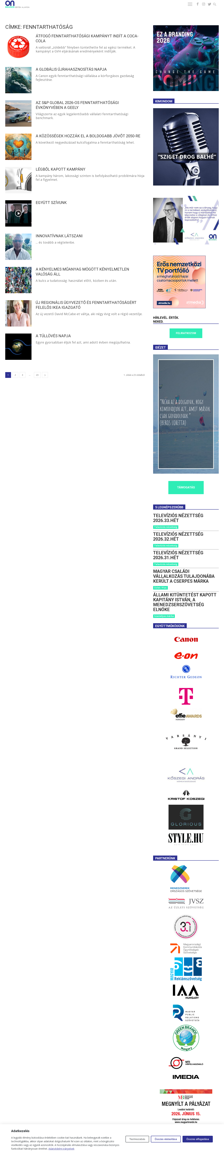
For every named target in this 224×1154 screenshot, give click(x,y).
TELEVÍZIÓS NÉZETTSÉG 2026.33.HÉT (178, 518)
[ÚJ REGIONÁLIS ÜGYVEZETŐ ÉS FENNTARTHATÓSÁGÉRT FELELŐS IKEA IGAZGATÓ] (18, 313)
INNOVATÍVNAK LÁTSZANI (59, 236)
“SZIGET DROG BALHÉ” (187, 156)
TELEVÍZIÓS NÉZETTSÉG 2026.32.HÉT (178, 537)
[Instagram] (203, 4)
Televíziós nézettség (165, 527)
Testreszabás (137, 1139)
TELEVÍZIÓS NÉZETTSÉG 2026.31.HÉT (178, 555)
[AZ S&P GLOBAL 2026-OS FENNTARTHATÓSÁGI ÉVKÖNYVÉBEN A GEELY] (18, 113)
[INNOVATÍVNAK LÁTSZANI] (18, 247)
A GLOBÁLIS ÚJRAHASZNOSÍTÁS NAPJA (71, 69)
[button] (217, 4)
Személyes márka (164, 616)
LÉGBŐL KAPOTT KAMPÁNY (60, 169)
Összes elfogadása (197, 1139)
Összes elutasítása (166, 1139)
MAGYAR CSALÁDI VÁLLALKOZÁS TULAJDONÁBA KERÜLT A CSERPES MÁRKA (184, 576)
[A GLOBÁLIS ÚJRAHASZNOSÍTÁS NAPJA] (18, 80)
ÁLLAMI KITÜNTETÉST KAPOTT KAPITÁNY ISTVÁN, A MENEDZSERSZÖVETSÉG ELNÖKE (184, 602)
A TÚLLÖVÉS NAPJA (53, 336)
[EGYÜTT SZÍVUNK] (18, 213)
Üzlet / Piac (160, 587)
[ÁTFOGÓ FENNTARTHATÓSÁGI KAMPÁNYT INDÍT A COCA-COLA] (18, 47)
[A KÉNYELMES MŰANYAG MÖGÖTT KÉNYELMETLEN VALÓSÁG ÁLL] (18, 280)
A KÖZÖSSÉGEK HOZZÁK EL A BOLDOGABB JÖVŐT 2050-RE (88, 136)
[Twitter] (209, 4)
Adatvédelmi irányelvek (61, 1148)
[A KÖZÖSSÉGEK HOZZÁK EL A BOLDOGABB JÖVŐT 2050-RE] (18, 147)
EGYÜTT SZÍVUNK (51, 202)
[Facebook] (197, 4)
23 (37, 375)
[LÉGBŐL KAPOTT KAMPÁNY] (18, 180)
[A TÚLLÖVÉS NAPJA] (18, 347)
